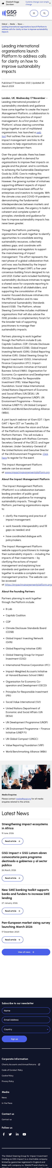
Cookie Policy (7, 1075)
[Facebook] (4, 1134)
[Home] (9, 13)
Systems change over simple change (37, 3)
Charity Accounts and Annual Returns (19, 1064)
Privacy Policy (8, 1081)
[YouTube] (24, 1134)
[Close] (50, 3)
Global (4, 24)
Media (12, 24)
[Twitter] (10, 1134)
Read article (10, 841)
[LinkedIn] (17, 1134)
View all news (24, 952)
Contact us (7, 1119)
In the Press (7, 1103)
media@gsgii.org (23, 799)
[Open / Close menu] (34, 13)
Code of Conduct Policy (12, 1070)
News (20, 24)
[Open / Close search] (44, 13)
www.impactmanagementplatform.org (27, 472)
